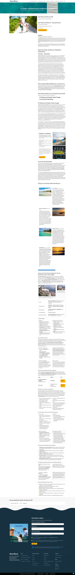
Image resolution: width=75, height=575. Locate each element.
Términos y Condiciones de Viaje (48, 561)
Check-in (45, 559)
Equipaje (45, 557)
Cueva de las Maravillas (46, 99)
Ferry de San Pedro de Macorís (47, 84)
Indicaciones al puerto (52, 312)
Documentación (46, 555)
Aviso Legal (46, 573)
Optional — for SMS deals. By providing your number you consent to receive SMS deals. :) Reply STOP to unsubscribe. (42, 535)
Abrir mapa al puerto (56, 415)
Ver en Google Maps (42, 30)
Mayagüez (46, 87)
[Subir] (73, 573)
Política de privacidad (41, 573)
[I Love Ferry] (14, 1)
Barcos (33, 561)
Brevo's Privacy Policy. (56, 547)
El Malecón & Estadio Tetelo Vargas (49, 97)
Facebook (57, 566)
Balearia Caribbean (58, 86)
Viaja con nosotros (58, 557)
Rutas (33, 557)
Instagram (57, 568)
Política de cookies (52, 573)
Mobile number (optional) (36, 531)
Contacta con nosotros (58, 555)
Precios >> (62, 381)
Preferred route (34, 526)
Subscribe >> (34, 543)
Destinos (10, 14)
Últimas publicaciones (58, 561)
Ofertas (33, 555)
